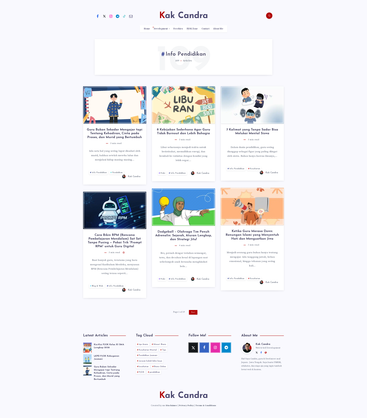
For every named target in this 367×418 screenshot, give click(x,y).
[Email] (131, 16)
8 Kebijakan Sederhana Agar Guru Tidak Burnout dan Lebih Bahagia (183, 131)
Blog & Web (97, 286)
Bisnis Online (160, 367)
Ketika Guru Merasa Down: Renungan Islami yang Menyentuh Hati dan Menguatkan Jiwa (252, 235)
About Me (218, 29)
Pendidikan (117, 173)
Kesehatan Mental (148, 350)
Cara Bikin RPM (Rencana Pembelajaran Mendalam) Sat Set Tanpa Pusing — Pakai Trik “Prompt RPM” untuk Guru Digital (115, 240)
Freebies (178, 29)
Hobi (162, 173)
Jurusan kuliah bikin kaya (150, 361)
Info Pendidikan (99, 173)
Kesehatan (255, 169)
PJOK (141, 372)
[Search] (269, 15)
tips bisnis (143, 344)
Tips (164, 350)
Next (193, 312)
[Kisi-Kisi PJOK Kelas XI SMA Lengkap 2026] (87, 347)
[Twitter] (104, 16)
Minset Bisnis (159, 344)
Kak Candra (263, 344)
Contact (205, 29)
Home (147, 29)
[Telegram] (117, 16)
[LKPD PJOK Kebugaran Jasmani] (87, 358)
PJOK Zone (192, 29)
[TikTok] (124, 16)
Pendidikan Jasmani (148, 355)
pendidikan (155, 372)
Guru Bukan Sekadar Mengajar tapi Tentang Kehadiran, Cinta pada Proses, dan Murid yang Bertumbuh (114, 133)
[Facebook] (97, 16)
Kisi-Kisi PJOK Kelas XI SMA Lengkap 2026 (109, 346)
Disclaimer (171, 405)
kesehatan (144, 367)
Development (161, 29)
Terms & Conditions (205, 405)
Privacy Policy (186, 405)
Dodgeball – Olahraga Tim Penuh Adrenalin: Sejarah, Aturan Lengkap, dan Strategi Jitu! (183, 235)
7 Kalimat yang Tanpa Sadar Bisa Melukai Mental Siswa (252, 131)
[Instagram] (111, 16)
